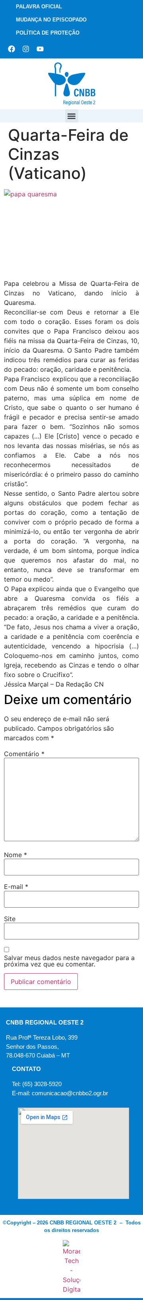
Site (9, 919)
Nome (15, 855)
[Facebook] (11, 49)
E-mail (16, 886)
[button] (71, 115)
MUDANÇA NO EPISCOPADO (51, 20)
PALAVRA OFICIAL (39, 7)
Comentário (24, 754)
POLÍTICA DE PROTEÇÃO (47, 33)
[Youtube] (40, 49)
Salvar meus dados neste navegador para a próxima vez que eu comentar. (69, 961)
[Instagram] (26, 49)
